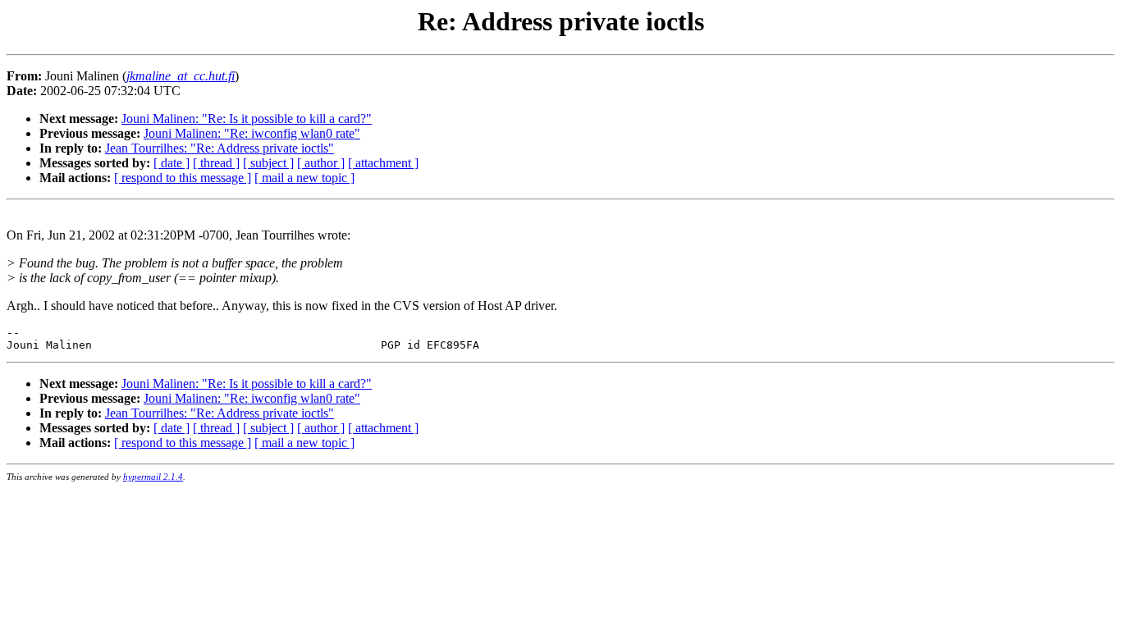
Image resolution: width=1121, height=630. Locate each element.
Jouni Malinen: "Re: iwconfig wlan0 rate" (252, 133)
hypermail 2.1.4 (153, 477)
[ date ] (171, 163)
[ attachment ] (383, 163)
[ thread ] (216, 163)
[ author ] (321, 163)
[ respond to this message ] (182, 178)
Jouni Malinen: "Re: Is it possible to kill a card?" (246, 119)
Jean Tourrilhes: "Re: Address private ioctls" (219, 148)
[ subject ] (268, 163)
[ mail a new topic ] (304, 178)
